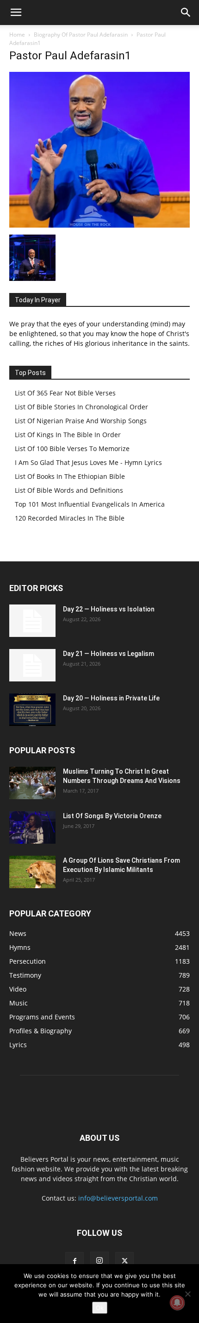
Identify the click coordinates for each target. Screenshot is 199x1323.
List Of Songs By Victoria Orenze (112, 816)
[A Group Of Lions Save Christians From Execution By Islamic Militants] (32, 872)
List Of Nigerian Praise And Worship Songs (81, 420)
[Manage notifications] (177, 1302)
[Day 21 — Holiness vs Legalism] (32, 665)
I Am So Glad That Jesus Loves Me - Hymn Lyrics (88, 462)
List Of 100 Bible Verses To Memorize (72, 448)
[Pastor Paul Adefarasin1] (99, 225)
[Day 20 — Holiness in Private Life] (32, 709)
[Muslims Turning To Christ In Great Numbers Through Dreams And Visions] (32, 783)
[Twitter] (124, 1261)
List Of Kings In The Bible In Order (68, 434)
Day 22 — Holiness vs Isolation (109, 609)
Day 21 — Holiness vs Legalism (108, 653)
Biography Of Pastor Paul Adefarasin (81, 34)
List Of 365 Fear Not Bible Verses (65, 392)
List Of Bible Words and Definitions (69, 490)
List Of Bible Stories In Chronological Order (81, 406)
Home (17, 34)
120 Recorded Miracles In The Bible (69, 518)
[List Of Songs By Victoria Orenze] (32, 827)
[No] (187, 1293)
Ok (100, 1307)
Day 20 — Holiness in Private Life (111, 698)
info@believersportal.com (118, 1198)
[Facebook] (74, 1261)
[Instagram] (99, 1261)
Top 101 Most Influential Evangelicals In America (90, 504)
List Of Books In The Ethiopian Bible (70, 476)
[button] (16, 12)
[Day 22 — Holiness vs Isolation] (32, 620)
